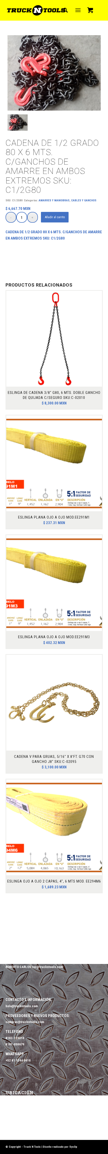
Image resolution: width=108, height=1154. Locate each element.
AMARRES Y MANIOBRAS (54, 200)
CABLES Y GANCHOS (83, 200)
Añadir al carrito (55, 217)
